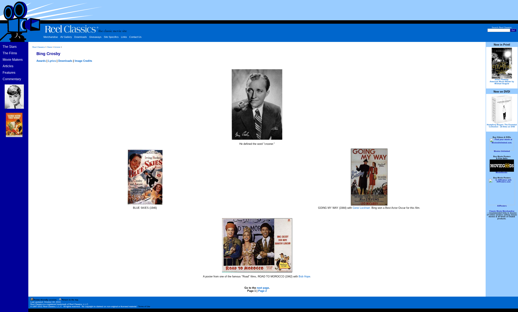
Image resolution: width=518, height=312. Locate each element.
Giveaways (95, 37)
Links (124, 37)
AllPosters (502, 206)
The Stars (10, 46)
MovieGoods (501, 172)
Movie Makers (13, 59)
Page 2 (262, 290)
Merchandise (51, 37)
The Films (10, 53)
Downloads (80, 37)
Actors (57, 47)
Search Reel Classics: (502, 27)
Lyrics (52, 60)
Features (9, 72)
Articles (8, 66)
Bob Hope (304, 276)
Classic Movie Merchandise (501, 211)
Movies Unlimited (502, 151)
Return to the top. (70, 300)
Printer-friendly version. (45, 300)
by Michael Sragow (502, 82)
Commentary (12, 79)
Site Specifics (111, 37)
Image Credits (83, 60)
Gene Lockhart (361, 207)
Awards (41, 60)
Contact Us (135, 37)
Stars (49, 47)
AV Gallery (66, 37)
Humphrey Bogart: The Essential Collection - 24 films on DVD (502, 126)
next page (263, 287)
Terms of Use (144, 306)
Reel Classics (38, 47)
